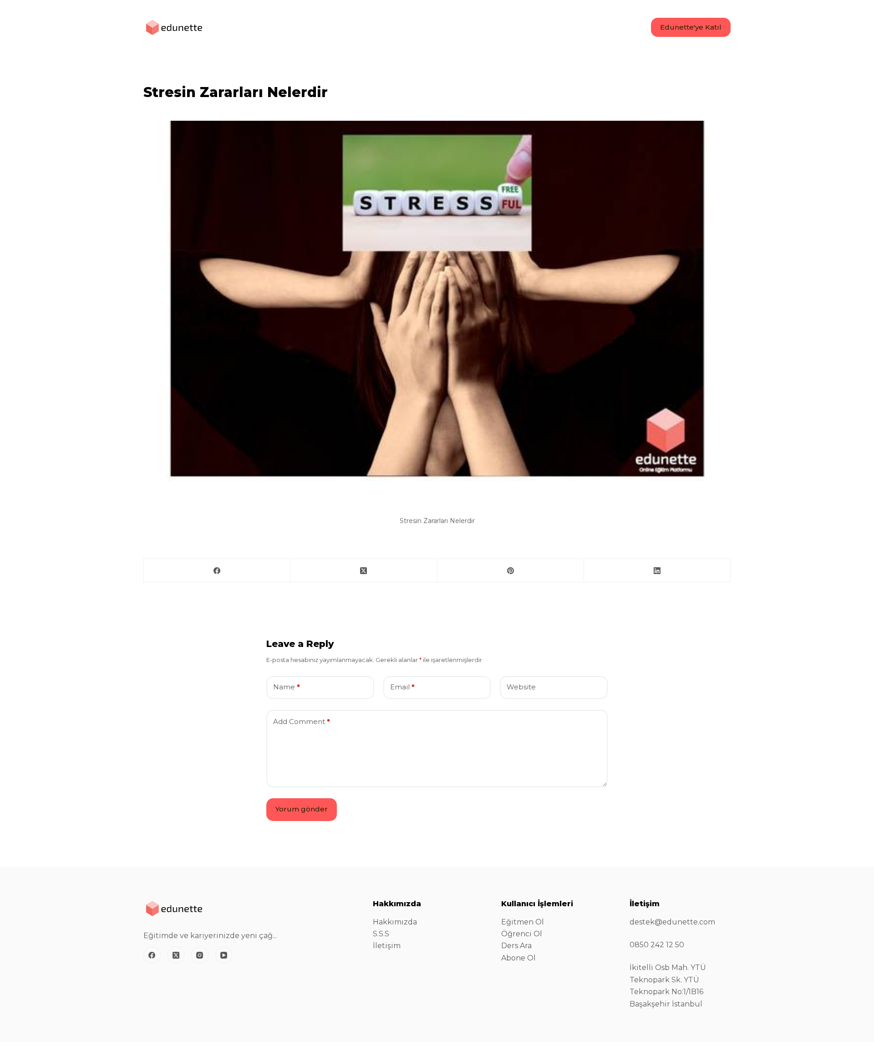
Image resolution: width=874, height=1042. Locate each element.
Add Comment (301, 721)
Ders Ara (516, 945)
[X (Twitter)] (363, 570)
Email (402, 687)
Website (521, 687)
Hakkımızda (395, 922)
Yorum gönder (301, 809)
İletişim (387, 945)
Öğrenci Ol (521, 933)
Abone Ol (518, 958)
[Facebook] (217, 570)
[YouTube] (224, 955)
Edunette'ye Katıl (691, 27)
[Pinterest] (510, 570)
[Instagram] (199, 955)
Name (286, 687)
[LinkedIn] (657, 570)
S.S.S (381, 933)
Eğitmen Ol (522, 922)
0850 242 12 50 (657, 944)
